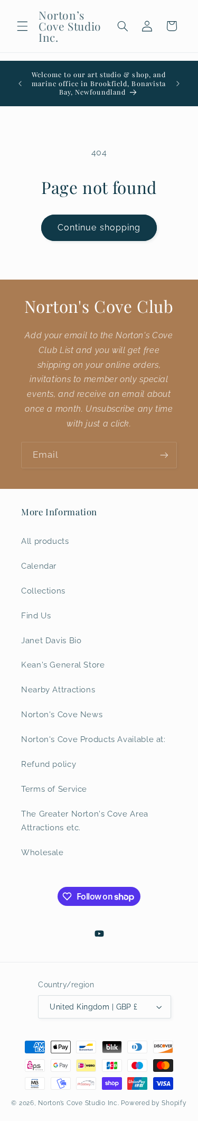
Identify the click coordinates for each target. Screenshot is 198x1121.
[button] (22, 26)
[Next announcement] (178, 83)
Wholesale (42, 852)
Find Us (36, 615)
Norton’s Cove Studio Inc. (78, 1103)
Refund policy (48, 763)
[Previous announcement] (20, 83)
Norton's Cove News (61, 714)
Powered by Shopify (153, 1103)
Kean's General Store (63, 664)
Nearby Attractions (58, 689)
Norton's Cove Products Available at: (93, 739)
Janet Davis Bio (51, 640)
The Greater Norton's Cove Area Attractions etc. (84, 820)
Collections (43, 590)
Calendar (38, 565)
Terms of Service (54, 788)
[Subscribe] (164, 455)
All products (45, 540)
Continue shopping (99, 228)
